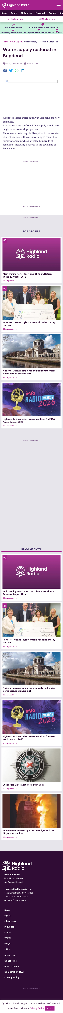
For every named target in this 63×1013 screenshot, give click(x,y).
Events (52, 13)
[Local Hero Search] (13, 24)
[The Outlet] (57, 30)
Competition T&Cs (14, 971)
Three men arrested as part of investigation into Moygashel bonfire (28, 832)
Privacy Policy (11, 977)
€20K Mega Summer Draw (13, 33)
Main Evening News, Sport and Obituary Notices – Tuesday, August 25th (28, 275)
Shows (7, 937)
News (4, 13)
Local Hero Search (14, 27)
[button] (5, 71)
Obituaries (26, 13)
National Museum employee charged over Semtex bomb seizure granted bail (29, 372)
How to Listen (11, 966)
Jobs (7, 948)
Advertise (9, 955)
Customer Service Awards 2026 (43, 27)
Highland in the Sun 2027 (39, 33)
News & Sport (16, 42)
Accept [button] (50, 1008)
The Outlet (57, 33)
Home (5, 42)
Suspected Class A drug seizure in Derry (23, 784)
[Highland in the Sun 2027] (39, 30)
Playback (40, 13)
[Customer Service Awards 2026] (42, 24)
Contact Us (10, 960)
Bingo (7, 943)
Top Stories (16, 63)
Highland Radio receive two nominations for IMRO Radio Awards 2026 (29, 421)
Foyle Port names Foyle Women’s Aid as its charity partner (29, 324)
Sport (14, 13)
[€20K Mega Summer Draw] (13, 30)
